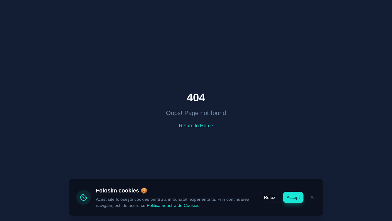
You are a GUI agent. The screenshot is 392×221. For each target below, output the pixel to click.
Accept (293, 197)
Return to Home (196, 125)
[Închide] (312, 197)
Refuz (269, 197)
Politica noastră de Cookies (173, 205)
